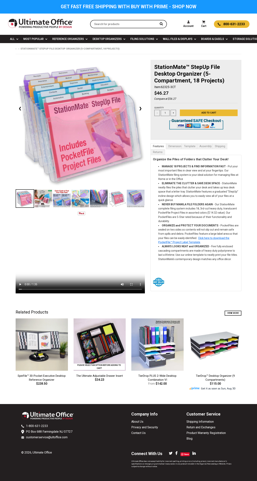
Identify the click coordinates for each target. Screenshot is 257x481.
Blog (189, 438)
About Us (137, 421)
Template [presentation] (189, 146)
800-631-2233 (234, 24)
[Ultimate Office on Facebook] (176, 453)
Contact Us (138, 433)
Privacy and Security (144, 427)
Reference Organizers (68, 38)
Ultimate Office (42, 452)
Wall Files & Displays (178, 38)
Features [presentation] (158, 146)
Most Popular (33, 38)
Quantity (159, 108)
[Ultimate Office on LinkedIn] (194, 453)
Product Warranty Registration (206, 433)
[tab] (158, 146)
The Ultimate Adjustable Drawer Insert (99, 375)
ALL (12, 38)
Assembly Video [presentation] (205, 146)
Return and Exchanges (200, 427)
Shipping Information (200, 421)
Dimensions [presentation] (175, 146)
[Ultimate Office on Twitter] (171, 453)
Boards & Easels (213, 38)
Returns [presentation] (158, 152)
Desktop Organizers (107, 38)
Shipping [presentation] (220, 146)
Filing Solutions (142, 38)
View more (233, 313)
